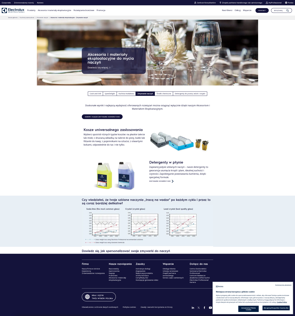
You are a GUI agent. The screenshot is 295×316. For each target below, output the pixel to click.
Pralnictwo (113, 275)
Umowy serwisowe (170, 271)
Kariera (40, 3)
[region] (252, 298)
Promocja (101, 10)
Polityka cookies (129, 307)
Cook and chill (95, 93)
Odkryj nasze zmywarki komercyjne (102, 117)
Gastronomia (114, 271)
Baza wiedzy (114, 268)
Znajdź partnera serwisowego (169, 274)
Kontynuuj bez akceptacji (283, 285)
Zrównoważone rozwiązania (93, 273)
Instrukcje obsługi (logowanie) (143, 269)
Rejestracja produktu (144, 273)
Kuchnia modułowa (126, 93)
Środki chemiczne (164, 93)
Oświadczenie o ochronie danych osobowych (100, 307)
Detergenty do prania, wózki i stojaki (190, 93)
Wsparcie (247, 10)
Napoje (112, 273)
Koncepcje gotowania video (147, 280)
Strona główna (13, 17)
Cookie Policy (282, 302)
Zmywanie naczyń (42, 17)
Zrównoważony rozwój (24, 3)
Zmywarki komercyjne (160, 181)
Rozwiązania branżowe (84, 10)
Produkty (31, 10)
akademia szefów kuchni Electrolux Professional (200, 278)
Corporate (6, 3)
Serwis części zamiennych (173, 277)
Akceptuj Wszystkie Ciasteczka (276, 308)
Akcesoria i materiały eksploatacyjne (54, 10)
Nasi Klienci (227, 10)
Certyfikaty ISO (142, 277)
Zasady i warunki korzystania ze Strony (157, 307)
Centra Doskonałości (198, 268)
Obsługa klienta (169, 268)
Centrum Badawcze (197, 275)
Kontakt (262, 10)
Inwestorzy (86, 271)
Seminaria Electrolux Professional (198, 272)
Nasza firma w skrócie (91, 268)
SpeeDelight (110, 93)
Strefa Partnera (142, 275)
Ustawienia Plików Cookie (248, 309)
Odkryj (238, 10)
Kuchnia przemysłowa (27, 17)
